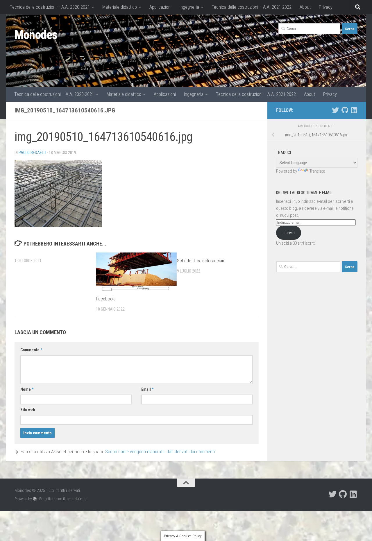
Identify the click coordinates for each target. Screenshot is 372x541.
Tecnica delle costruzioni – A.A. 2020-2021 (50, 7)
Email (147, 389)
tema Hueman (76, 499)
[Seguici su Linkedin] (353, 110)
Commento (31, 349)
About (305, 7)
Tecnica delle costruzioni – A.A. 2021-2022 (251, 7)
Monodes (36, 35)
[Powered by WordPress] (35, 499)
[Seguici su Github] (344, 110)
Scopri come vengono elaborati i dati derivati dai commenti (160, 451)
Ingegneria (189, 7)
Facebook (105, 299)
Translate (317, 171)
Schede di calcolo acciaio (201, 261)
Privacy (325, 7)
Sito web (27, 409)
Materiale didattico (119, 7)
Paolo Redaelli (32, 152)
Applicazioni (160, 7)
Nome (26, 389)
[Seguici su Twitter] (335, 110)
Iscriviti (288, 232)
